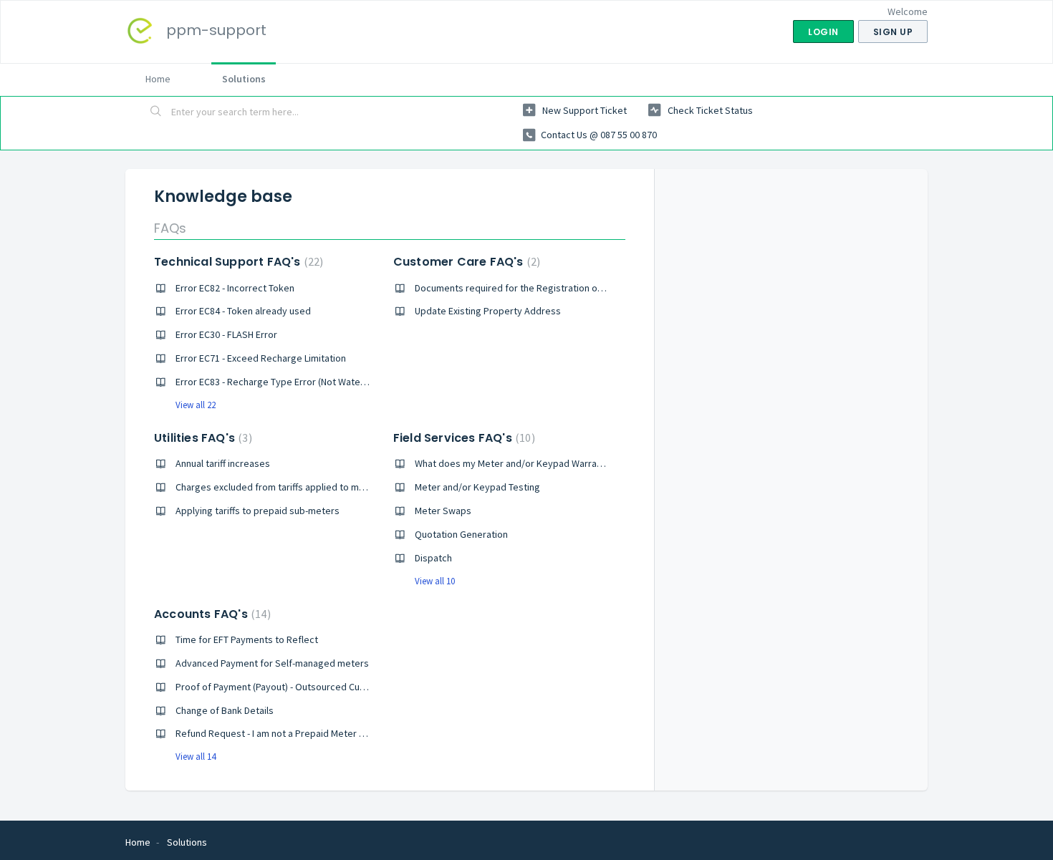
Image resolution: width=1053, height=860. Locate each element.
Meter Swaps (443, 510)
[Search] (156, 112)
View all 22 (196, 405)
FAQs (170, 228)
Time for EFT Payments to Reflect (247, 639)
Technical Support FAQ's (236, 261)
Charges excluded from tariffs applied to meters (279, 486)
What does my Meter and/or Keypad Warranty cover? (528, 463)
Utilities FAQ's (201, 438)
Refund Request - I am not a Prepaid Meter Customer (288, 733)
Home (157, 78)
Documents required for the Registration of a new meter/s (540, 287)
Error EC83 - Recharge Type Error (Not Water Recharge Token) (307, 381)
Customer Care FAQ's (465, 261)
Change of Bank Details (225, 710)
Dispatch (433, 557)
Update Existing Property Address (488, 310)
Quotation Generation (461, 534)
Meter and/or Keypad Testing (477, 486)
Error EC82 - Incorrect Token (235, 287)
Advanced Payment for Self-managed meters (272, 663)
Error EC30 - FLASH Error (226, 334)
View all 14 (196, 756)
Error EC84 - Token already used (243, 310)
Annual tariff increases (223, 463)
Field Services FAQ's (462, 438)
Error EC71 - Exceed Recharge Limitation (261, 358)
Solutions (244, 78)
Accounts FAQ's (210, 614)
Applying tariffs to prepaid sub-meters (258, 510)
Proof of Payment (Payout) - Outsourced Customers (286, 686)
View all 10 (435, 581)
